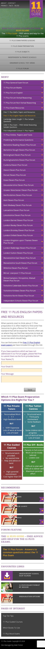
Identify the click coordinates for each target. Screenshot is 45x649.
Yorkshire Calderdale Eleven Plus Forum (20, 285)
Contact (12, 3)
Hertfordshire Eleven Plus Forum (17, 195)
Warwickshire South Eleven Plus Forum (20, 263)
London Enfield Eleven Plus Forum (18, 235)
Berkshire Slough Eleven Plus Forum (19, 150)
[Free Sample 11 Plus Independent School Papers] (7, 580)
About (4, 3)
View (42, 556)
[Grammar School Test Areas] (7, 591)
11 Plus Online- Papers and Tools (17, 135)
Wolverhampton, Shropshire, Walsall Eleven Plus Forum (19, 279)
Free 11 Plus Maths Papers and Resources (19, 112)
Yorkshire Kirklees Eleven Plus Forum (19, 290)
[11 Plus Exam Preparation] (7, 602)
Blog (17, 5)
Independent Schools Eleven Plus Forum (20, 300)
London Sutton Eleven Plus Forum (18, 253)
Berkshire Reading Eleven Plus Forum (19, 145)
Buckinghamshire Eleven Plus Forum (19, 160)
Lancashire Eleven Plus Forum (16, 210)
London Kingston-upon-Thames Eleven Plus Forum (20, 241)
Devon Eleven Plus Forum (14, 170)
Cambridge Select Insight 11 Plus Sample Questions (18, 120)
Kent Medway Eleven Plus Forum (17, 205)
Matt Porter (18, 645)
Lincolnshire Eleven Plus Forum (16, 215)
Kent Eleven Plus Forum (13, 200)
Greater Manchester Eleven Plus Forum (20, 190)
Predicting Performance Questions (18, 140)
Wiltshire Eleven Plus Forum (15, 268)
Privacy (4, 5)
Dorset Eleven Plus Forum (14, 175)
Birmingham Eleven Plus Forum (17, 155)
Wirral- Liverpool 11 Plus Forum (17, 273)
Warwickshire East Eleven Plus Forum (19, 258)
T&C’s (11, 5)
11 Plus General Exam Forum (15, 82)
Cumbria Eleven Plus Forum (15, 165)
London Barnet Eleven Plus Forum (18, 220)
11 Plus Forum (22, 68)
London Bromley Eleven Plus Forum (18, 230)
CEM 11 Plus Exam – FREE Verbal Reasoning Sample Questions (19, 126)
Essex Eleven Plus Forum (14, 180)
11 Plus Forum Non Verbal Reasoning (19, 103)
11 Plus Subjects (22, 52)
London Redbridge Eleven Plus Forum (19, 248)
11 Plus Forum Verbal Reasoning (17, 97)
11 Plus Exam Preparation (22, 46)
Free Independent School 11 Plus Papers (18, 131)
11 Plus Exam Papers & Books (22, 40)
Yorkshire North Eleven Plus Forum (18, 295)
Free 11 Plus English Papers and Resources (19, 116)
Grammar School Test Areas (22, 63)
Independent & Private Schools (22, 57)
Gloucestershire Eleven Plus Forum (18, 185)
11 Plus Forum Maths (12, 87)
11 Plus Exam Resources (13, 108)
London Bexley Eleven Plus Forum (18, 225)
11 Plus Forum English (13, 92)
